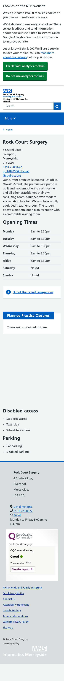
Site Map (8, 627)
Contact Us (9, 599)
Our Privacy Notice (13, 593)
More (10, 118)
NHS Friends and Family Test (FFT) (22, 587)
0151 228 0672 (12, 167)
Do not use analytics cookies (25, 76)
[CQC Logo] (20, 539)
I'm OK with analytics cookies (25, 66)
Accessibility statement (16, 604)
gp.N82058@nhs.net (16, 171)
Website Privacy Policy (15, 622)
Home (9, 129)
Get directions (12, 175)
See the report (21, 569)
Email (17, 515)
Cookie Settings (12, 610)
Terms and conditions (15, 616)
